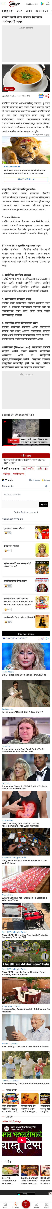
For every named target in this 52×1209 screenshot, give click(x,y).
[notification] (47, 3)
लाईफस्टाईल (42, 468)
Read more (13, 441)
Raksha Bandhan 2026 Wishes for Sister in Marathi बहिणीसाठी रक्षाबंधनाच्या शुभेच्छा (30, 1180)
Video (9, 1116)
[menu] (4, 4)
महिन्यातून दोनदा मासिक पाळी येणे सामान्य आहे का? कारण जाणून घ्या (24, 461)
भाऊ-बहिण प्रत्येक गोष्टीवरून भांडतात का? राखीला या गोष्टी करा (10, 1109)
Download (9, 89)
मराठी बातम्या (18, 473)
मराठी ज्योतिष (41, 10)
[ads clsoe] (50, 1193)
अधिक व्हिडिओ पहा (11, 1121)
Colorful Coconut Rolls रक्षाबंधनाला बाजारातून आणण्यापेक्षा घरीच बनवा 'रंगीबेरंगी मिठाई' (10, 1180)
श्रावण (19, 10)
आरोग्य (29, 10)
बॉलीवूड (6, 473)
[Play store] (42, 3)
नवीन (8, 1162)
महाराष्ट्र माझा (7, 10)
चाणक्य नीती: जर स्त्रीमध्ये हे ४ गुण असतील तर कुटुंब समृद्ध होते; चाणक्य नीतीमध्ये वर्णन (29, 1109)
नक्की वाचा (11, 1090)
